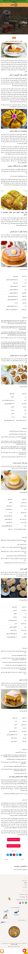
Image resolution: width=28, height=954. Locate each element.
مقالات (23, 25)
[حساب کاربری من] (4, 5)
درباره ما (25, 885)
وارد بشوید (15, 869)
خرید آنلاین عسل (21, 793)
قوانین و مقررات (14, 944)
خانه (26, 25)
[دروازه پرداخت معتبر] (26, 951)
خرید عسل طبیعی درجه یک (13, 839)
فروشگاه (25, 882)
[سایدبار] (26, 287)
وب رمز (9, 946)
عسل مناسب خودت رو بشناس (13, 846)
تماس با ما (25, 887)
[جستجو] (2, 920)
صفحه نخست (24, 880)
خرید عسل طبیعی (13, 826)
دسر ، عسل (14, 850)
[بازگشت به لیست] (14, 859)
